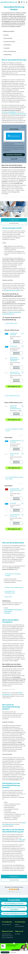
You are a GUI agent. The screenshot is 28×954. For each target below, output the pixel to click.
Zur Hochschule (13, 952)
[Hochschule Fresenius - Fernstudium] (14, 136)
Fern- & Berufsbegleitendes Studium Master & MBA (14, 477)
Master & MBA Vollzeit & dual (13, 395)
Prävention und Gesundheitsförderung (14, 587)
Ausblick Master (8, 54)
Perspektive (7, 48)
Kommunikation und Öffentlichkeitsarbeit (10, 592)
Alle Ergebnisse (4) (14, 468)
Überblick (6, 35)
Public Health (21, 839)
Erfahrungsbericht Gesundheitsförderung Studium (14, 908)
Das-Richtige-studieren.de (6, 933)
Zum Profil (14, 159)
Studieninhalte (7, 44)
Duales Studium (8, 611)
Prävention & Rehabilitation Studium (14, 913)
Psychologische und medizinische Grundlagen (13, 574)
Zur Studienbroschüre (5, 952)
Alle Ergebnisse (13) (14, 386)
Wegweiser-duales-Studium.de (7, 935)
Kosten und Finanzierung (10, 51)
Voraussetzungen (8, 38)
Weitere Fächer (8, 596)
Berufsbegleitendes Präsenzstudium (13, 609)
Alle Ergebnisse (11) (14, 420)
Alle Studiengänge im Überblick (14, 903)
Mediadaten (17, 924)
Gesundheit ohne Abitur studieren (12, 290)
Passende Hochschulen (9, 41)
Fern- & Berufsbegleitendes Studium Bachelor (14, 429)
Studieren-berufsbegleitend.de (7, 937)
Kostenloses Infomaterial (14, 154)
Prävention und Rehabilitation (9, 112)
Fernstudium (7, 613)
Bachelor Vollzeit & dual (11, 323)
